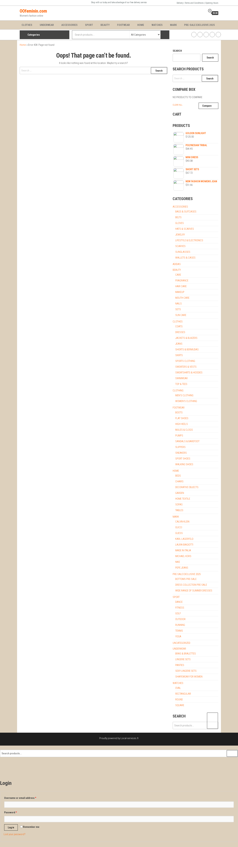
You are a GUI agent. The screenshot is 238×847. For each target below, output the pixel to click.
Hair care (181, 286)
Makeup (179, 292)
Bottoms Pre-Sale (186, 579)
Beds (178, 475)
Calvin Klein (182, 521)
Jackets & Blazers (186, 338)
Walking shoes (184, 464)
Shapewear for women (188, 676)
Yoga (178, 636)
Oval (178, 688)
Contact (218, 34)
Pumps (179, 435)
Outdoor (180, 619)
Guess (179, 533)
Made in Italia (183, 550)
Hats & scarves (184, 228)
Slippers (180, 447)
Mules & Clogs (184, 429)
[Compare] (197, 13)
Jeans (178, 343)
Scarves (180, 246)
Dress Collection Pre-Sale (191, 584)
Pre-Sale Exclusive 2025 (199, 25)
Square (179, 705)
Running (180, 625)
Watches (157, 25)
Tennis (179, 630)
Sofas (179, 504)
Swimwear (181, 378)
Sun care (180, 315)
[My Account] (202, 13)
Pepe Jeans (181, 567)
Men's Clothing (184, 395)
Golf (178, 613)
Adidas (177, 264)
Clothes (27, 25)
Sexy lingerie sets (186, 670)
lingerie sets (183, 659)
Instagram (200, 34)
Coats (179, 326)
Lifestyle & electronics (189, 240)
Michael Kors (183, 556)
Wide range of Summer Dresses (193, 590)
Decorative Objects (186, 487)
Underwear (47, 25)
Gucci (178, 527)
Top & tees (181, 384)
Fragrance (181, 280)
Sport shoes (182, 458)
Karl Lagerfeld (184, 538)
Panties (179, 665)
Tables (179, 510)
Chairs (179, 481)
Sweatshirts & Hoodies (188, 372)
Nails (178, 303)
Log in (11, 827)
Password (10, 812)
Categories (34, 34)
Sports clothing (185, 361)
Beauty (105, 25)
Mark (173, 25)
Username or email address (20, 798)
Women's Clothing (186, 401)
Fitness (179, 607)
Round (179, 699)
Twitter (206, 34)
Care (178, 274)
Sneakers (181, 452)
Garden (179, 493)
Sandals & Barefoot (187, 441)
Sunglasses (182, 251)
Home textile (182, 498)
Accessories (69, 25)
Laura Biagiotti (184, 544)
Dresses (180, 332)
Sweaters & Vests (186, 366)
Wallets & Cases (185, 257)
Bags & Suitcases (185, 211)
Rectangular (183, 693)
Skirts (179, 355)
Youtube (212, 34)
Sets (178, 309)
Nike (177, 562)
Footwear (123, 25)
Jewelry (180, 234)
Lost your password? (14, 834)
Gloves (179, 223)
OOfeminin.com (33, 11)
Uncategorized (181, 643)
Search (177, 50)
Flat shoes (181, 418)
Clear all (177, 105)
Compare (207, 105)
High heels (181, 424)
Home (140, 25)
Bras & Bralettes (185, 653)
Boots (179, 412)
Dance (179, 601)
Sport (89, 25)
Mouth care (182, 297)
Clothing (178, 390)
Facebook (194, 34)
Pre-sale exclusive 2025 (187, 574)
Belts (178, 217)
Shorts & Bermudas (187, 349)
